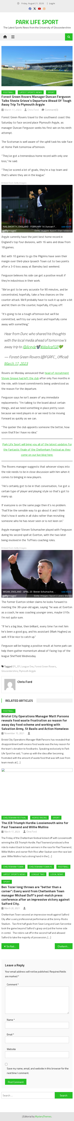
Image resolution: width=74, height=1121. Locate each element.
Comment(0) (51, 110)
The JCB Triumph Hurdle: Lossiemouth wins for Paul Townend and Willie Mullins (34, 824)
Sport (51, 92)
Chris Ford (33, 110)
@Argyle (29, 347)
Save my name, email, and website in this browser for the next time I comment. (38, 1070)
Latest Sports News (31, 92)
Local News (56, 874)
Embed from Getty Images (13, 183)
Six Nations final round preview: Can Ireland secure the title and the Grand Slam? (12, 946)
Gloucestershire (9, 671)
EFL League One (25, 666)
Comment (13, 984)
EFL (14, 666)
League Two (38, 874)
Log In (52, 3)
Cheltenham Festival (14, 817)
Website (11, 1049)
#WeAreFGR (49, 347)
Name (11, 1020)
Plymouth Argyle (27, 671)
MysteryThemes (43, 1116)
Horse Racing (39, 817)
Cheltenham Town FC (40, 866)
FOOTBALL (8, 92)
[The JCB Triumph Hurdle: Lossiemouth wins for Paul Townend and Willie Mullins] (36, 790)
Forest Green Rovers (45, 666)
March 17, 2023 (16, 363)
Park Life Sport (37, 22)
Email (10, 1034)
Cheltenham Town (13, 866)
